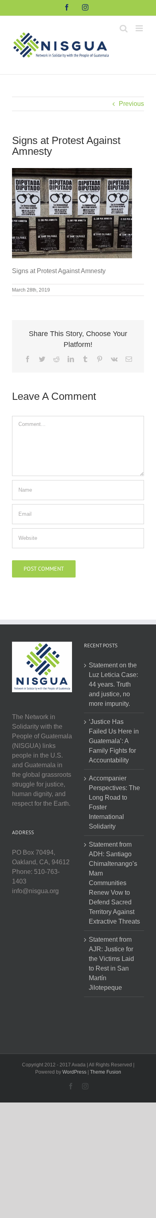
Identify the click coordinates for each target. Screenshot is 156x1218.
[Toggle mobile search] (124, 28)
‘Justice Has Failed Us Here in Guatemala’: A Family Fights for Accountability (114, 741)
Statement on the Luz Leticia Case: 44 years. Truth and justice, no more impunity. (113, 684)
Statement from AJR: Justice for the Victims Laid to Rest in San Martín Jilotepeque (111, 963)
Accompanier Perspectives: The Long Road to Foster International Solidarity (114, 802)
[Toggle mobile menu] (140, 28)
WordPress (74, 1072)
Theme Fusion (105, 1072)
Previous (131, 103)
